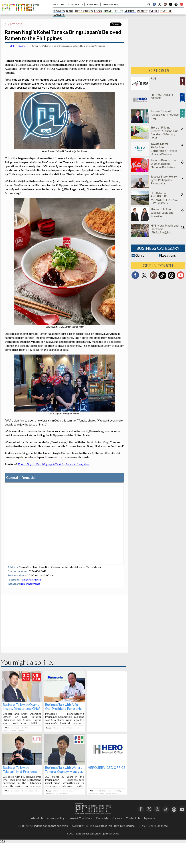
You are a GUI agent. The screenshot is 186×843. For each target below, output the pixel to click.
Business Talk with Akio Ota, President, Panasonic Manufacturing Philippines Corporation (64, 710)
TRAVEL (108, 11)
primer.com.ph (90, 833)
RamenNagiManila (31, 579)
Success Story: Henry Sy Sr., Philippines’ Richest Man (164, 180)
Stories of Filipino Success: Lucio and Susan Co (162, 212)
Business (23, 45)
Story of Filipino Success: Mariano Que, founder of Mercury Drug (165, 132)
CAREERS (59, 14)
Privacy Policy (55, 818)
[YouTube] (182, 809)
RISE (153, 78)
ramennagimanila (30, 583)
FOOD (98, 11)
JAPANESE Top (110, 4)
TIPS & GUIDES (83, 11)
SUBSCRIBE (92, 4)
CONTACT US (75, 4)
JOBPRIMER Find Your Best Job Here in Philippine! (104, 825)
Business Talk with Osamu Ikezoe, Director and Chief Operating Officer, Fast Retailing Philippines (21, 710)
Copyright (102, 818)
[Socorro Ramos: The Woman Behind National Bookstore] (140, 170)
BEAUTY (142, 11)
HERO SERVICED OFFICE (107, 767)
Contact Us (133, 818)
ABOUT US (58, 4)
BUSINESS (59, 11)
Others (28, 728)
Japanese (149, 818)
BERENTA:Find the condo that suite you (43, 825)
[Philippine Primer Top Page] (20, 13)
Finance (70, 791)
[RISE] (140, 89)
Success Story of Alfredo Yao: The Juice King (165, 114)
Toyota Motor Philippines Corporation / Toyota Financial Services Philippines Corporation (164, 152)
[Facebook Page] (154, 4)
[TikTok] (170, 5)
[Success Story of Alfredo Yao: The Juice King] (140, 121)
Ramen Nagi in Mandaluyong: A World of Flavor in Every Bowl (54, 464)
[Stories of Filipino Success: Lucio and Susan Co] (140, 219)
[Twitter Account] (159, 4)
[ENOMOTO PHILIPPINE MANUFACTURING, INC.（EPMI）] (140, 203)
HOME (11, 45)
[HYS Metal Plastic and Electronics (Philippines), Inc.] (140, 236)
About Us (37, 818)
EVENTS (154, 11)
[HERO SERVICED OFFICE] (107, 763)
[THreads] (176, 5)
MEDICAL (130, 11)
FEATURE (166, 11)
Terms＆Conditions (80, 818)
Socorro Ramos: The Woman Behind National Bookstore (163, 163)
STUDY (118, 11)
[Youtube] (181, 4)
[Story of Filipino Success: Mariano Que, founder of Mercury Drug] (140, 138)
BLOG (69, 11)
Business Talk (17, 728)
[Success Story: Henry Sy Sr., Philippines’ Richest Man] (140, 187)
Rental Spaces (119, 791)
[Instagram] (165, 4)
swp (109, 791)
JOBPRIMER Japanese (153, 825)
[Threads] (171, 278)
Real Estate (101, 791)
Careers (117, 818)
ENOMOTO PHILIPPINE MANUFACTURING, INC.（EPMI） (164, 198)
